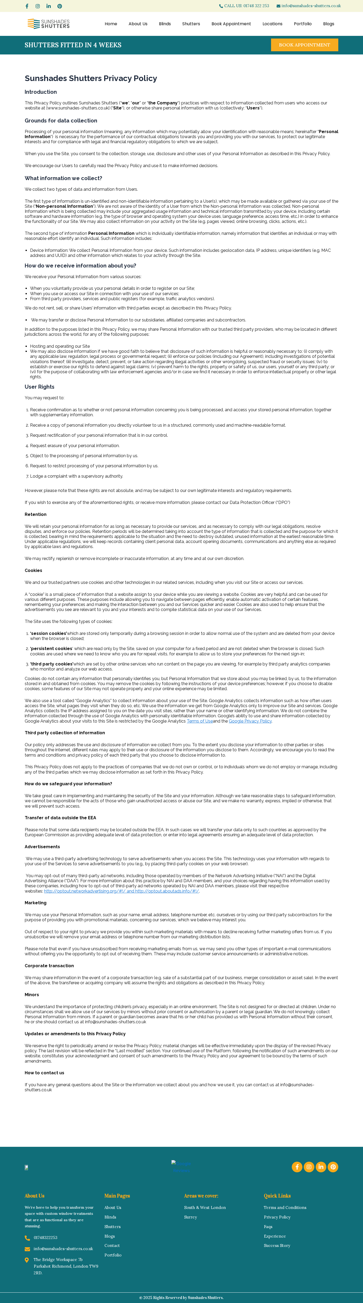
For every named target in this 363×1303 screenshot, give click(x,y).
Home (111, 24)
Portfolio (303, 24)
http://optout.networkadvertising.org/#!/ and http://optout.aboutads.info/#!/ (121, 891)
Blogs (328, 24)
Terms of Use (200, 721)
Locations (272, 24)
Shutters (191, 24)
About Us (138, 24)
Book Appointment (231, 24)
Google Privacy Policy (250, 721)
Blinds (165, 24)
